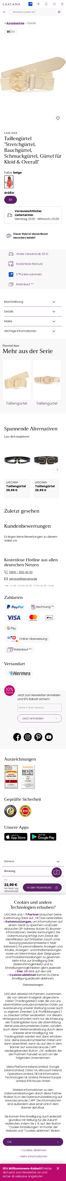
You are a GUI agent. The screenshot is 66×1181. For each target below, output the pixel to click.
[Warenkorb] (62, 4)
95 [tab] (10, 200)
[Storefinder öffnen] (38, 4)
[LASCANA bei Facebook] (17, 737)
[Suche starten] (59, 12)
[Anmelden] (46, 4)
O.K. (9, 1142)
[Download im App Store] (15, 837)
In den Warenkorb (39, 887)
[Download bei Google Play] (43, 837)
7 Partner (32, 914)
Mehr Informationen (34, 1156)
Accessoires (15, 23)
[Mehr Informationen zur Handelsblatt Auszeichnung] (28, 777)
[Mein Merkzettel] (54, 4)
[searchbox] (31, 12)
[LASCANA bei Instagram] (28, 737)
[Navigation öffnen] (4, 12)
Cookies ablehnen (22, 975)
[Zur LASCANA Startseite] (11, 4)
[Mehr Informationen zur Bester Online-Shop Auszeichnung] (11, 777)
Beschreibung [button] (13, 302)
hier (20, 971)
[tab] (8, 181)
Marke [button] (8, 321)
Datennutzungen (18, 921)
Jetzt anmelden (33, 718)
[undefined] (58, 381)
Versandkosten (11, 890)
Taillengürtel (16, 404)
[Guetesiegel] (25, 811)
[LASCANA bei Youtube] (49, 737)
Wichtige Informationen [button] (20, 331)
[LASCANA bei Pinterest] (38, 737)
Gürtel (31, 23)
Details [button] (8, 311)
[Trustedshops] (10, 811)
